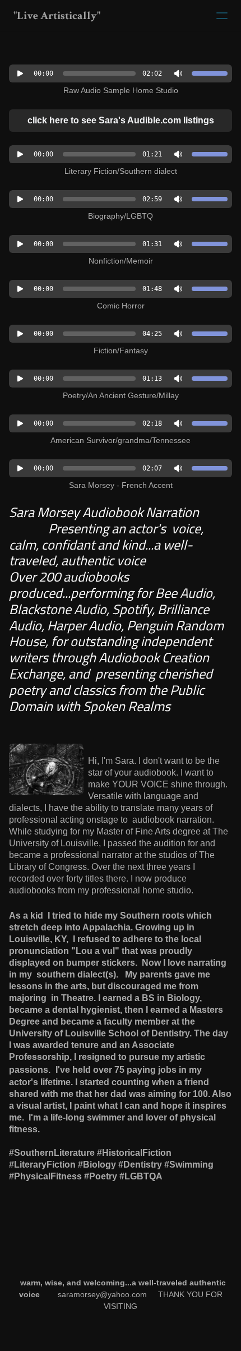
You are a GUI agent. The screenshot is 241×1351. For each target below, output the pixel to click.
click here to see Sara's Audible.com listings (120, 120)
